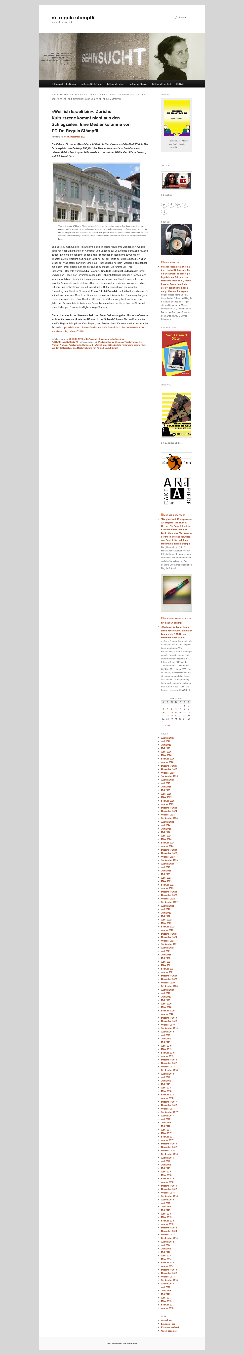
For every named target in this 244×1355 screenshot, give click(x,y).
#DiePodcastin (91, 338)
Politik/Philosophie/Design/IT (65, 341)
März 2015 (166, 1217)
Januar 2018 (167, 1098)
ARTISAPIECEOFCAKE (174, 515)
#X (91, 344)
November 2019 (169, 1021)
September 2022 (169, 902)
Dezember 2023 (169, 849)
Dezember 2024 (169, 807)
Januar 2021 (167, 972)
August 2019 (167, 1031)
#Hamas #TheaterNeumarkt (128, 341)
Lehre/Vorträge (117, 338)
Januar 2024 (167, 846)
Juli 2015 (165, 1203)
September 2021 (169, 944)
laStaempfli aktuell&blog (64, 83)
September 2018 (169, 1070)
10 (163, 712)
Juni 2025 (166, 786)
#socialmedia (75, 344)
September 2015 (169, 1196)
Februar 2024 (167, 842)
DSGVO (180, 83)
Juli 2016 (165, 1161)
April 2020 (166, 1003)
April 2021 (166, 961)
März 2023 (166, 881)
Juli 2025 (165, 783)
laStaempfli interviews (91, 83)
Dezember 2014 (169, 1227)
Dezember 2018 (169, 1059)
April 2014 (166, 1255)
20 (176, 715)
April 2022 (166, 919)
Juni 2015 (166, 1206)
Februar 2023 (167, 884)
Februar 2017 (167, 1136)
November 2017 (169, 1105)
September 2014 (169, 1238)
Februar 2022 (167, 926)
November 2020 (169, 979)
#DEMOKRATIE (76, 338)
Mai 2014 (165, 1252)
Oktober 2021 (168, 940)
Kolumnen (104, 338)
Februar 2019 (167, 1052)
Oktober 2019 (168, 1024)
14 (180, 712)
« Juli (167, 725)
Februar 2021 (167, 968)
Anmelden (166, 1320)
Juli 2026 (165, 741)
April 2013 (166, 1297)
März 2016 (166, 1175)
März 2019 (166, 1049)
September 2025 (169, 776)
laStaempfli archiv (115, 83)
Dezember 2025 (169, 765)
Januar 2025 (167, 804)
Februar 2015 (167, 1220)
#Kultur (55, 344)
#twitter (85, 344)
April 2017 (166, 1129)
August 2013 (167, 1283)
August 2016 (167, 1157)
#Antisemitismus (106, 341)
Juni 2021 (166, 954)
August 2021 (167, 947)
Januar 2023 (167, 888)
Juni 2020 (166, 996)
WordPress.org (169, 1330)
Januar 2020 (167, 1014)
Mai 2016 (165, 1168)
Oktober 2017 (168, 1108)
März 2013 (166, 1301)
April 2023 (166, 877)
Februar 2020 (167, 1010)
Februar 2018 (167, 1094)
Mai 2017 (165, 1126)
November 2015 (169, 1189)
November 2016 (169, 1147)
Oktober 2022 (168, 898)
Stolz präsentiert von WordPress (122, 1343)
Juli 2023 (165, 867)
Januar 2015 (167, 1224)
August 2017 (167, 1115)
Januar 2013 (167, 1308)
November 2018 (169, 1063)
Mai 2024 (165, 832)
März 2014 (166, 1259)
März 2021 (166, 965)
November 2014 (169, 1231)
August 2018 (167, 1073)
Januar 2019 (167, 1056)
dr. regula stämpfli (73, 17)
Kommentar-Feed (170, 1327)
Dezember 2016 (169, 1143)
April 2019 (166, 1045)
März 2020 (166, 1007)
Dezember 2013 (169, 1269)
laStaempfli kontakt (161, 83)
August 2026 (167, 737)
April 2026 (166, 751)
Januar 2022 (167, 930)
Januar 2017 (167, 1140)
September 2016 (169, 1154)
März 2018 (166, 1091)
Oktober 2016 (168, 1150)
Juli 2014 (165, 1245)
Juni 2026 (166, 744)
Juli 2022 (165, 909)
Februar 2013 (167, 1304)
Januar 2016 (167, 1182)
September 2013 (169, 1280)
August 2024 (167, 821)
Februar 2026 (167, 758)
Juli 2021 (165, 951)
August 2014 (167, 1241)
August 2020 (167, 989)
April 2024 (166, 835)
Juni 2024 (166, 828)
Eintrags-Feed (168, 1323)
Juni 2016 (166, 1164)
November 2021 (169, 937)
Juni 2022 (166, 912)
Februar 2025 (167, 800)
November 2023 (169, 853)
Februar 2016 (167, 1178)
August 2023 (167, 863)
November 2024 (169, 811)
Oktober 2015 (168, 1192)
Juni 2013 (166, 1290)
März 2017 (166, 1133)
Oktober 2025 (168, 772)
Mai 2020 (165, 1000)
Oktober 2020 (168, 982)
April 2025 (166, 793)
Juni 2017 (166, 1122)
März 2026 (166, 755)
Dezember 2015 (169, 1185)
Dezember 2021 (169, 933)
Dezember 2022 (169, 891)
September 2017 (169, 1112)
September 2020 (169, 986)
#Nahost (64, 344)
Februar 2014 (167, 1262)
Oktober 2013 (168, 1276)
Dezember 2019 (169, 1017)
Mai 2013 (165, 1294)
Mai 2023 (165, 874)
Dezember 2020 (169, 975)
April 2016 (166, 1171)
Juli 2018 (165, 1077)
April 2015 (166, 1213)
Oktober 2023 (168, 856)
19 (172, 715)
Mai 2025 (165, 790)
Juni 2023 (166, 870)
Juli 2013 (165, 1287)
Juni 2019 (166, 1038)
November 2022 (169, 895)
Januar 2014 (167, 1266)
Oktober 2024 (168, 814)
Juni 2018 (166, 1080)
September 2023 (169, 860)
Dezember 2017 (169, 1101)
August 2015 (167, 1199)
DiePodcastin (171, 263)
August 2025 (167, 779)
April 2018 (166, 1087)
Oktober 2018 (168, 1066)
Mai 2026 (165, 748)
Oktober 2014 (168, 1234)
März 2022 (166, 923)
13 (176, 712)
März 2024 (166, 839)
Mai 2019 (165, 1042)
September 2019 (169, 1028)
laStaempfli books (138, 83)
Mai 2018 (165, 1084)
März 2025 (166, 797)
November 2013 (169, 1273)
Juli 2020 (165, 993)
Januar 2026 (167, 762)
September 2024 (169, 818)
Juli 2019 (165, 1035)
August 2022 (167, 905)
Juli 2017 (165, 1119)
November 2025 (169, 769)
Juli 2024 (165, 825)
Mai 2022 (165, 916)
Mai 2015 (165, 1210)
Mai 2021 (165, 958)
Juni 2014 (166, 1248)
